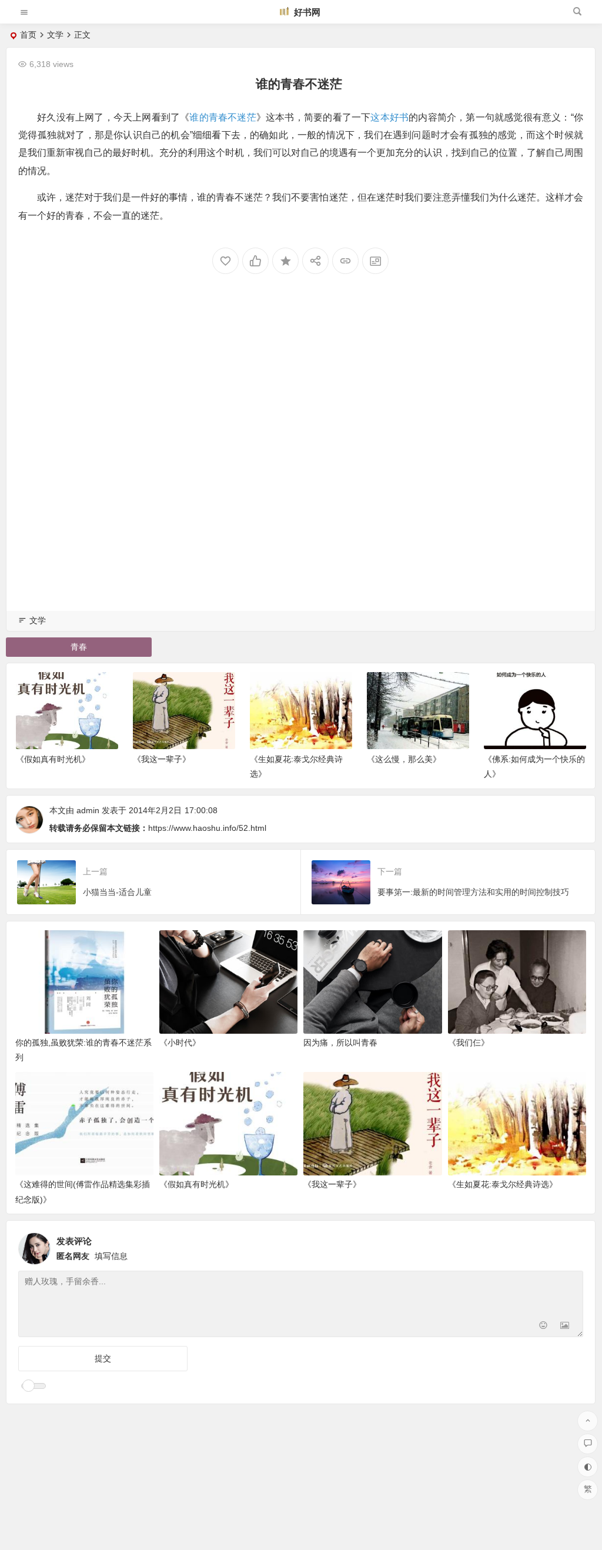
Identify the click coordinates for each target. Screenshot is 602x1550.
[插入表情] (543, 1327)
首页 (28, 34)
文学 (55, 34)
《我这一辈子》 (161, 759)
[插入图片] (564, 1327)
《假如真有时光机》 (53, 759)
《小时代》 (179, 1042)
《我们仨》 (468, 1042)
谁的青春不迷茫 (222, 117)
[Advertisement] (301, 456)
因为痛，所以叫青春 (340, 1042)
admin (87, 810)
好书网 (306, 12)
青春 (79, 647)
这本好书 (389, 117)
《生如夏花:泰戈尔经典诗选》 (502, 1184)
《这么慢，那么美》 (404, 759)
